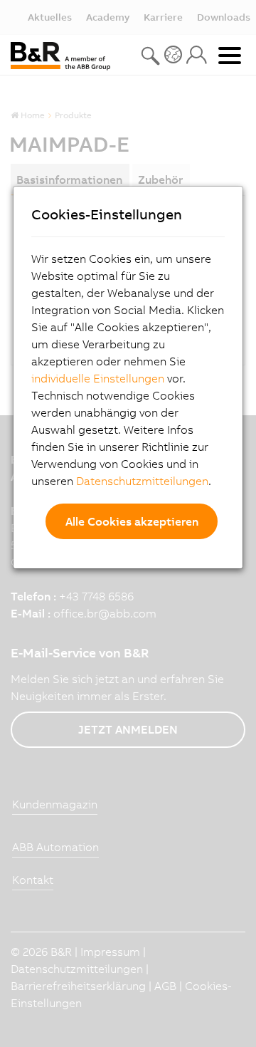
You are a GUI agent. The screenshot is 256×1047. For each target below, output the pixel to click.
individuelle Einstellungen (97, 378)
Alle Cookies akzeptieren (131, 521)
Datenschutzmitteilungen (142, 481)
